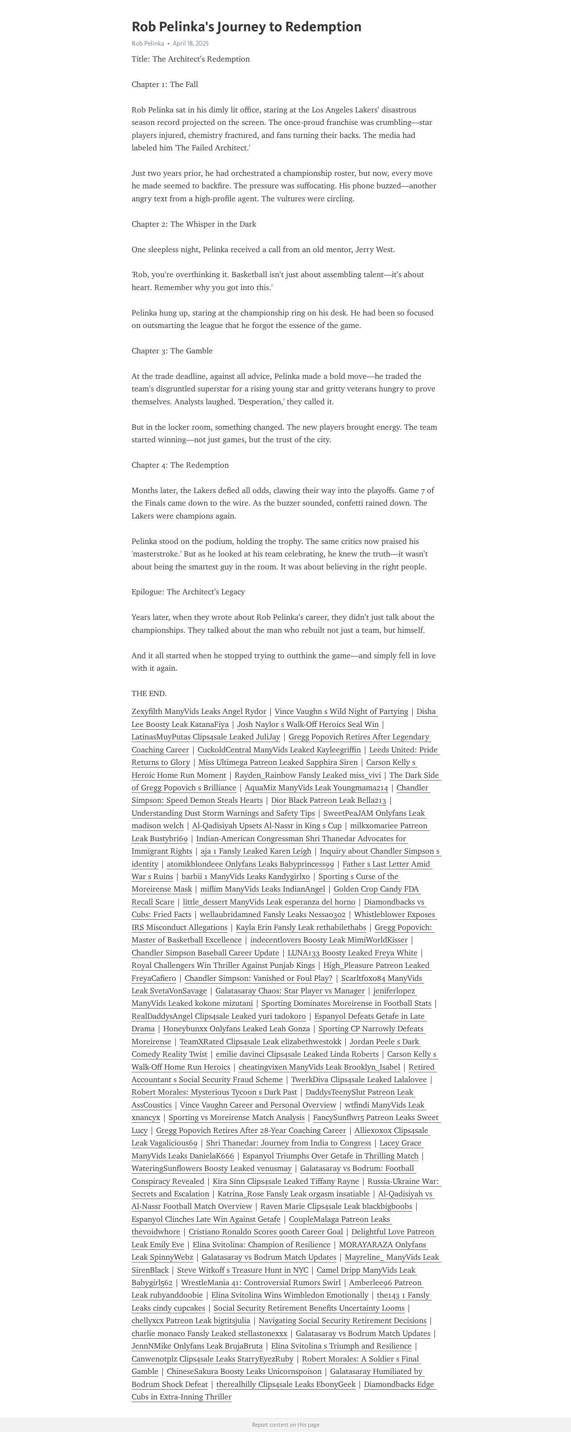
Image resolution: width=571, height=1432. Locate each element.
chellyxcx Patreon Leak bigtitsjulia (191, 1320)
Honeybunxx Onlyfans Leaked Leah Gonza (236, 1029)
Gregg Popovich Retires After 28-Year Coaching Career (251, 1130)
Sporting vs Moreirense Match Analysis (237, 1117)
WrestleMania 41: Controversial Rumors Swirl (261, 1282)
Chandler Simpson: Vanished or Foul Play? (259, 978)
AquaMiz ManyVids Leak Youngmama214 (316, 788)
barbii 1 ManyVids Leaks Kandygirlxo (246, 876)
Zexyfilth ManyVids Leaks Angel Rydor (199, 711)
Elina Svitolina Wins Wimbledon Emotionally (289, 1295)
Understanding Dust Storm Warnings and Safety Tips (223, 813)
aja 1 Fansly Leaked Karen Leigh (256, 851)
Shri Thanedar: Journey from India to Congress (288, 1143)
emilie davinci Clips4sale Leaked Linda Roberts (297, 1054)
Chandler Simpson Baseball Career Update (205, 953)
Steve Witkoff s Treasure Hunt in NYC (242, 1270)
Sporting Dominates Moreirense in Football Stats (346, 1003)
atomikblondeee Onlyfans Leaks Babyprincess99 (250, 864)
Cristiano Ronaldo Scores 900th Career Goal (266, 1232)
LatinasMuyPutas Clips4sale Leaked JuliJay (206, 737)
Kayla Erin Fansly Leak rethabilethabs (301, 927)
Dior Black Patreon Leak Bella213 (328, 800)
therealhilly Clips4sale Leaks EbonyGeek (286, 1384)
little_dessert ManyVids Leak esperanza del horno (269, 902)
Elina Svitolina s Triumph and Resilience (341, 1346)
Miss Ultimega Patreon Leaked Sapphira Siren (278, 762)
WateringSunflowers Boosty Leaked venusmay (212, 1168)
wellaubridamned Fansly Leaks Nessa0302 (273, 914)
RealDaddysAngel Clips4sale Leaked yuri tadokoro (219, 1016)
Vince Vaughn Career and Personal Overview (258, 1105)
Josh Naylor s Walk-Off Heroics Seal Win (308, 724)
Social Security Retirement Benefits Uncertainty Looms (309, 1308)
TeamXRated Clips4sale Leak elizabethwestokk (260, 1041)
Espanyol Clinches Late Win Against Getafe (206, 1219)
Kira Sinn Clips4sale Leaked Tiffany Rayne (286, 1181)
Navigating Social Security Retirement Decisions (342, 1320)
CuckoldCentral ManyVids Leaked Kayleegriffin (279, 750)
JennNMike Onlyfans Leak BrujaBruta (197, 1346)
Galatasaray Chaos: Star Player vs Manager (290, 991)
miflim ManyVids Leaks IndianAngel (262, 889)
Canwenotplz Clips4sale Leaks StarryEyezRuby (213, 1359)
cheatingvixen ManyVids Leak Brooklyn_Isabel (319, 1067)
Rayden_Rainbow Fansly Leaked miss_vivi (308, 775)
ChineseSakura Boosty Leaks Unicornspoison (244, 1371)
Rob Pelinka (148, 43)
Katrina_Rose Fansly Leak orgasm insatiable (294, 1194)
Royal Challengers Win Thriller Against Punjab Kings (223, 965)
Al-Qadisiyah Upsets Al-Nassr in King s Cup (267, 825)
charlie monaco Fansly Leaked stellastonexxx (209, 1333)
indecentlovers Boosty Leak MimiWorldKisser (329, 940)
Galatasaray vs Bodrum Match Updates (269, 1257)
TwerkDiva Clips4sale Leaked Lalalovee (359, 1079)
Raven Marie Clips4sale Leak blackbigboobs (336, 1206)
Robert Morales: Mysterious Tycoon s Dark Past (214, 1092)
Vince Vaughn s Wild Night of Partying (341, 711)
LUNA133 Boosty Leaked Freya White (353, 953)
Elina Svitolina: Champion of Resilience (262, 1244)
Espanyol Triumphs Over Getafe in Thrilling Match (330, 1156)
